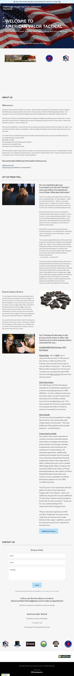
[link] (26, 9)
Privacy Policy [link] (43, 591)
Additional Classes (48, 531)
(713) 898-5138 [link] (11, 43)
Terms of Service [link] (52, 591)
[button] (70, 8)
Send (37, 585)
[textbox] (37, 555)
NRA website (55, 374)
